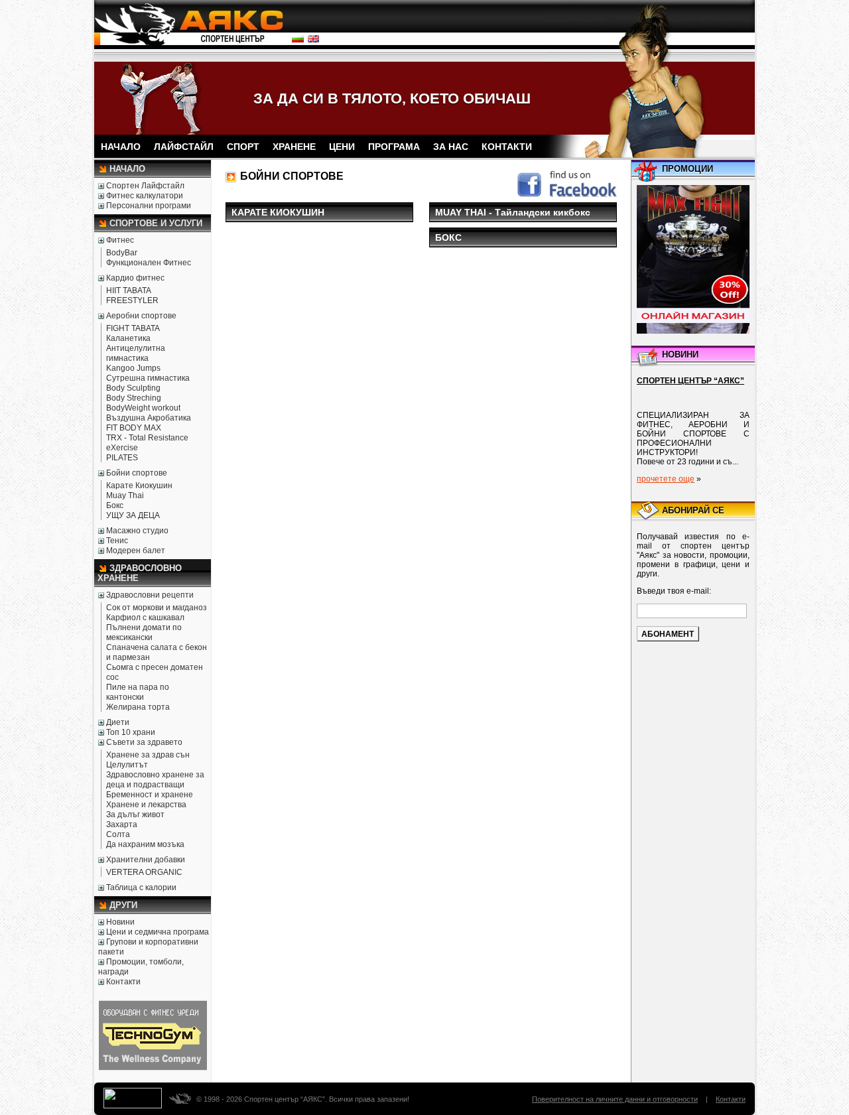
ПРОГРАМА (394, 146)
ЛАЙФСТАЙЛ (184, 146)
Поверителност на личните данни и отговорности (615, 1099)
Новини (120, 922)
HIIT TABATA (128, 290)
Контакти (123, 981)
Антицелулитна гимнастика (135, 353)
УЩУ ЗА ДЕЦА (133, 515)
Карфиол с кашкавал (145, 617)
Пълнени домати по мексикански (144, 632)
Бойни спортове (136, 473)
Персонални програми (148, 205)
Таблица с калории (141, 887)
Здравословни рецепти (150, 595)
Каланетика (128, 338)
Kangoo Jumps (133, 368)
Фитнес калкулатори (144, 195)
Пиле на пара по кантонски (137, 692)
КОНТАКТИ (507, 146)
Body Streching (133, 398)
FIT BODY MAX (133, 427)
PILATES (122, 457)
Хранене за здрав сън (148, 754)
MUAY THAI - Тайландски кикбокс (512, 212)
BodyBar (121, 252)
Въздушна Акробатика (148, 418)
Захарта (121, 824)
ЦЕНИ (342, 146)
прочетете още (665, 479)
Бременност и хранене (149, 794)
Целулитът (127, 764)
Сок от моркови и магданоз (156, 607)
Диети (117, 722)
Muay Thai (125, 495)
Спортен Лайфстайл (145, 185)
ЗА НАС (450, 146)
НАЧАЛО (121, 146)
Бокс (114, 505)
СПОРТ (243, 146)
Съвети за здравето (144, 742)
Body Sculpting (133, 388)
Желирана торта (138, 707)
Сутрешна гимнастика (148, 378)
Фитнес (120, 240)
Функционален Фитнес (148, 262)
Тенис (117, 540)
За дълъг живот (135, 814)
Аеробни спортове (141, 315)
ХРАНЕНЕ (294, 146)
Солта (118, 834)
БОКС (448, 237)
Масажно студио (137, 530)
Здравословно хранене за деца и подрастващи (155, 779)
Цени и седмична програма (157, 932)
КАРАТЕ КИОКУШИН (277, 212)
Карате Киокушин (139, 485)
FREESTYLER (132, 300)
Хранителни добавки (145, 859)
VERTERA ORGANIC (144, 872)
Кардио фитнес (135, 278)
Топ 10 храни (130, 732)
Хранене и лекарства (146, 804)
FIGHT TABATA (133, 328)
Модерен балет (135, 550)
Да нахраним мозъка (145, 844)
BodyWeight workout (143, 408)
